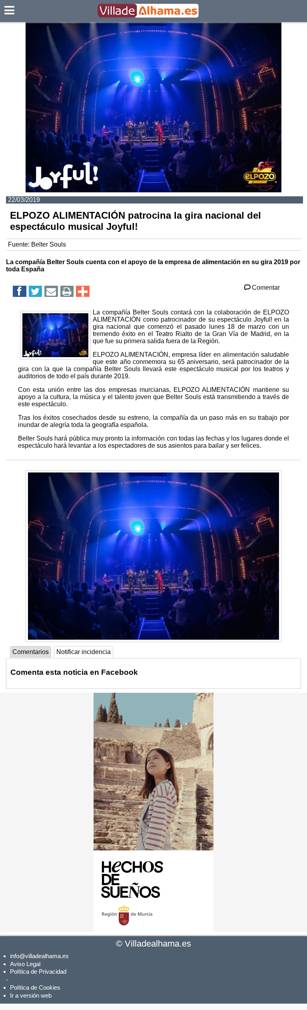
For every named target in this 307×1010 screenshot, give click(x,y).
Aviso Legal (25, 964)
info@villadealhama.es (39, 956)
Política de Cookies (35, 987)
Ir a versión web (31, 995)
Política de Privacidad (38, 971)
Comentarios (30, 651)
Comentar (266, 287)
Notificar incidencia (83, 651)
